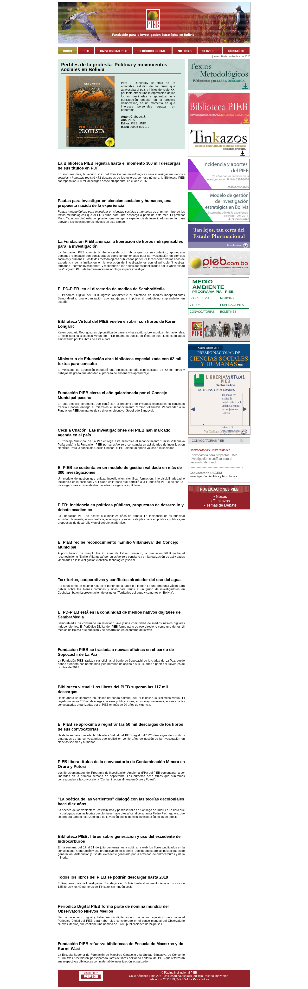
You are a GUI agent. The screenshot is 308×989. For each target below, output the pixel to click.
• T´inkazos (220, 501)
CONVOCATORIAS (202, 311)
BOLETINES (228, 311)
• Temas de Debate (220, 505)
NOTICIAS (227, 298)
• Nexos (220, 496)
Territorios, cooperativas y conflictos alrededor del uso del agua (119, 579)
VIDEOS (195, 305)
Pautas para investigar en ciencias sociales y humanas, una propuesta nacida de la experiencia (114, 203)
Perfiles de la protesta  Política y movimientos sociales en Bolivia (114, 67)
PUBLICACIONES (232, 305)
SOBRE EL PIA (199, 298)
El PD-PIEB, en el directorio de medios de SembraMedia (111, 289)
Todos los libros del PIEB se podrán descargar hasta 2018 (113, 877)
